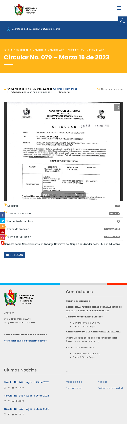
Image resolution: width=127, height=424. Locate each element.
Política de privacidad (110, 388)
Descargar (14, 255)
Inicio (6, 49)
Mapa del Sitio (74, 382)
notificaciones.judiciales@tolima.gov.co (25, 340)
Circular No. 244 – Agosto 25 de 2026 (26, 382)
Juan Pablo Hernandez (65, 88)
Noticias (102, 382)
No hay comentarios (112, 89)
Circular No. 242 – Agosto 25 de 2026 (26, 409)
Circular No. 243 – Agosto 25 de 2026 (26, 395)
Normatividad (74, 388)
